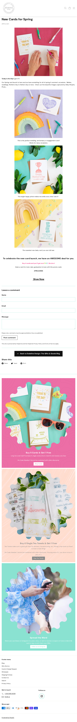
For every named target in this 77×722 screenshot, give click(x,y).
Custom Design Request (9, 669)
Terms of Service (50, 344)
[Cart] (69, 8)
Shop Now (38, 279)
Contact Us (5, 678)
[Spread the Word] (38, 600)
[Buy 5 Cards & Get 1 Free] (38, 415)
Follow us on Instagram (39, 646)
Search (4, 680)
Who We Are (6, 666)
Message (5, 317)
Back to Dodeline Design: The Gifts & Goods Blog (40, 354)
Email (4, 306)
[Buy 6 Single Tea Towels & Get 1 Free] (38, 506)
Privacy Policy (38, 344)
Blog (3, 663)
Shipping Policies (7, 675)
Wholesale (5, 672)
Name (4, 295)
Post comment (10, 338)
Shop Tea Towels (38, 558)
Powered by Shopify (8, 717)
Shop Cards (38, 464)
